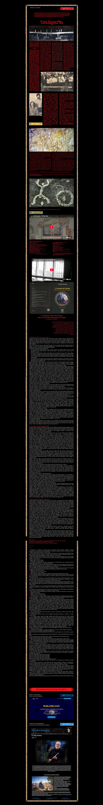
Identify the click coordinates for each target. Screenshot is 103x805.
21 (62, 496)
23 (65, 500)
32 (45, 514)
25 (63, 504)
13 (50, 431)
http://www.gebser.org (57, 573)
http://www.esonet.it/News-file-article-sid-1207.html (39, 657)
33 (56, 517)
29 (48, 508)
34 (38, 521)
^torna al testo (47, 552)
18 (44, 471)
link (52, 555)
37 (51, 531)
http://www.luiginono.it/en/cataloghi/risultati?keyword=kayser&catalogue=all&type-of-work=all (48, 626)
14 (40, 449)
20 (63, 481)
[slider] (41, 123)
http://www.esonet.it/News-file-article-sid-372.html (51, 664)
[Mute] (71, 695)
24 (59, 502)
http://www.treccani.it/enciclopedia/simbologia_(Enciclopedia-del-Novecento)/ (58, 583)
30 (68, 508)
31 (64, 512)
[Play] (61, 695)
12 (42, 428)
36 (43, 529)
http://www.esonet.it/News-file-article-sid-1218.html (39, 658)
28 (52, 507)
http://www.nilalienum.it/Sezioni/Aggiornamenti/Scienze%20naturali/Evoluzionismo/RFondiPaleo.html (49, 634)
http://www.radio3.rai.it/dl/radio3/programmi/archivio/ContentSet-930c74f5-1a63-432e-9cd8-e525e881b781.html (51, 675)
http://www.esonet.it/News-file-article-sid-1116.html (39, 654)
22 (55, 500)
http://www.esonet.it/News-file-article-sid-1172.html (39, 656)
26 (61, 505)
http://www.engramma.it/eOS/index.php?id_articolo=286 (40, 566)
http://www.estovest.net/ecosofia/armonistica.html (39, 631)
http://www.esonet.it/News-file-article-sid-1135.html (39, 655)
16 (63, 454)
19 (39, 472)
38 (40, 537)
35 (50, 525)
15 (52, 451)
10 (58, 418)
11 (56, 423)
